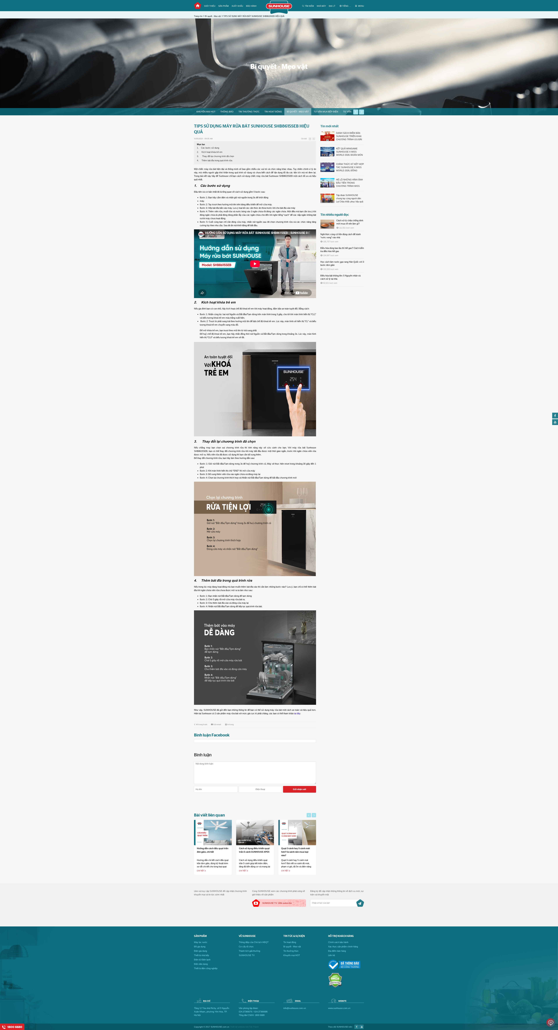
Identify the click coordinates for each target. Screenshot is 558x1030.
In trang (230, 725)
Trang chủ (197, 5)
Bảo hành (251, 6)
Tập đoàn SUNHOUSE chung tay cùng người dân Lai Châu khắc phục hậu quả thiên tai (349, 198)
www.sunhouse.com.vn (339, 1008)
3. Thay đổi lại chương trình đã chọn (215, 156)
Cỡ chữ (304, 139)
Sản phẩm (223, 6)
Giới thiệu (209, 6)
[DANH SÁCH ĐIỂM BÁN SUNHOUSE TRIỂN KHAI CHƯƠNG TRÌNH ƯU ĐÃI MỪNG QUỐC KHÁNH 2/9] (327, 136)
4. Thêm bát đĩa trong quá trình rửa (214, 160)
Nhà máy (321, 6)
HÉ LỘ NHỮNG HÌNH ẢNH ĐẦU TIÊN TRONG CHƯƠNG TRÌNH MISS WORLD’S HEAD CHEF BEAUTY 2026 (349, 183)
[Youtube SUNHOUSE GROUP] (555, 424)
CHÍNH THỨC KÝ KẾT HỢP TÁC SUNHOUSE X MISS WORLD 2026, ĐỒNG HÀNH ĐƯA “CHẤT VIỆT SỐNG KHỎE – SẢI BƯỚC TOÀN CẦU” (350, 167)
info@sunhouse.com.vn (294, 1008)
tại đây (297, 713)
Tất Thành (254, 1027)
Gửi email (217, 725)
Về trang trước (201, 725)
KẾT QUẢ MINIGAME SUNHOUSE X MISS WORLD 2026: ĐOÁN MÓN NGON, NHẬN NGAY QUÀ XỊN (349, 152)
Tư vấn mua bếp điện (326, 111)
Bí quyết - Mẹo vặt (213, 16)
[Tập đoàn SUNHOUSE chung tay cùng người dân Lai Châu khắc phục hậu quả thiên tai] (327, 198)
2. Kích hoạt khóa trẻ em (209, 152)
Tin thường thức (249, 111)
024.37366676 (245, 1011)
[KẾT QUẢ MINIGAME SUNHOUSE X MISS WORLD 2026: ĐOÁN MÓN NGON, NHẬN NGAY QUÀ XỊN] (327, 151)
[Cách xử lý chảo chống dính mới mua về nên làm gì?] (327, 224)
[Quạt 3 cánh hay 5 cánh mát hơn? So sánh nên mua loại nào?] (255, 832)
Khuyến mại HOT (205, 111)
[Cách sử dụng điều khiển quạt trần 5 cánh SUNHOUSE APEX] (213, 832)
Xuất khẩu (237, 6)
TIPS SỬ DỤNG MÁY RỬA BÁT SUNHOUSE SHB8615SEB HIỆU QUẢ (253, 16)
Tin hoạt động (273, 111)
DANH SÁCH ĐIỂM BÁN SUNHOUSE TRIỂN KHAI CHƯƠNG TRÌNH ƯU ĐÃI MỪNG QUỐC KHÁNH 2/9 (349, 136)
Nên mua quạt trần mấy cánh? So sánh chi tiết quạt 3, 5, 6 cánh (296, 852)
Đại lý (332, 6)
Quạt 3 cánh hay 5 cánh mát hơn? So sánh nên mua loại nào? (253, 852)
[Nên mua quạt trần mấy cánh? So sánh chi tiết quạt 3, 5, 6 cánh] (297, 832)
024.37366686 (261, 1011)
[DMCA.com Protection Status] (335, 987)
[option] (206, 111)
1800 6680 (260, 1015)
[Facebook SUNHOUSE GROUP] (555, 417)
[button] (355, 112)
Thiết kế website (237, 1027)
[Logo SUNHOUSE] (279, 13)
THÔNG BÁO (227, 111)
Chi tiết (200, 871)
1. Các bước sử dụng (208, 148)
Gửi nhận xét (299, 789)
